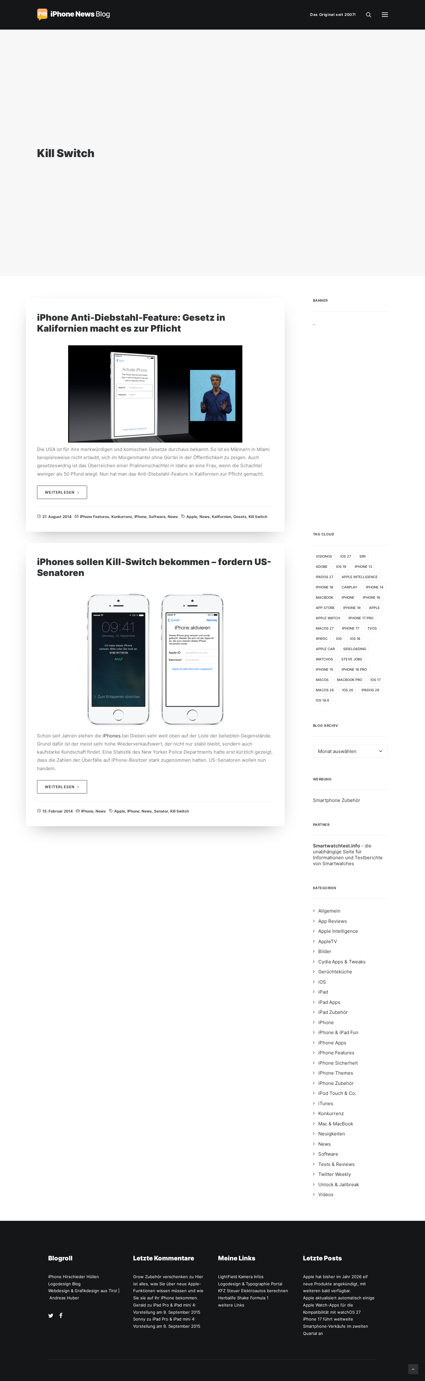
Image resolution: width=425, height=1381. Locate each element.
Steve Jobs (351, 659)
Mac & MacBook (335, 1124)
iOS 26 (347, 690)
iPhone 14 (374, 587)
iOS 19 (341, 566)
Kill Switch (258, 516)
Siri (362, 556)
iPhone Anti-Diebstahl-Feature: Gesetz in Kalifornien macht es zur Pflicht (131, 323)
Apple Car (325, 649)
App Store (325, 608)
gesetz (239, 516)
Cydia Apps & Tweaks (342, 962)
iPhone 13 (363, 566)
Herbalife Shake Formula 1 (243, 1297)
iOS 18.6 (322, 700)
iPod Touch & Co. (337, 1093)
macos (322, 680)
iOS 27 (345, 556)
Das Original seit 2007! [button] (333, 14)
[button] (385, 14)
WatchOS (324, 659)
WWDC (322, 638)
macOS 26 (325, 690)
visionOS (324, 556)
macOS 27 (325, 628)
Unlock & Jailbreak (338, 1184)
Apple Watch (328, 618)
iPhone (140, 516)
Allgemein (329, 911)
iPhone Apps (332, 1043)
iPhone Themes (335, 1073)
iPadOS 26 (370, 690)
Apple (191, 516)
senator (161, 811)
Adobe (322, 566)
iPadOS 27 (324, 577)
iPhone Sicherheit (338, 1063)
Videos (326, 1194)
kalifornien (221, 516)
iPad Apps (329, 1002)
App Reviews (332, 921)
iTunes (325, 1103)
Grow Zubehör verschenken (160, 1276)
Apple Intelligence (360, 577)
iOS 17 (376, 680)
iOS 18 (355, 638)
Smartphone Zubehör (336, 800)
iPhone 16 (371, 597)
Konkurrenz (121, 516)
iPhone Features (94, 516)
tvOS (372, 628)
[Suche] (365, 14)
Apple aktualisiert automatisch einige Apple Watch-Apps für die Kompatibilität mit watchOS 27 (339, 1305)
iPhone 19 (352, 608)
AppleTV (327, 941)
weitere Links (231, 1304)
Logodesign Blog (64, 1283)
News (173, 516)
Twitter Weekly (334, 1174)
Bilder (324, 951)
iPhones (112, 736)
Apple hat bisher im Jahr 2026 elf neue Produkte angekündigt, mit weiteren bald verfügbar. (335, 1283)
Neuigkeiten (331, 1134)
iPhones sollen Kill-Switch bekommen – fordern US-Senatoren (154, 567)
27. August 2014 (57, 516)
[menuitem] (334, 14)
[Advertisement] (350, 419)
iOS (339, 638)
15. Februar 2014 (57, 811)
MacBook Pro (349, 680)
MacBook (324, 597)
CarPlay (349, 587)
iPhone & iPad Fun (338, 1032)
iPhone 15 (324, 669)
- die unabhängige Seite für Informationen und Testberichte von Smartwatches (348, 854)
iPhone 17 (350, 628)
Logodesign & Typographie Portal (250, 1283)
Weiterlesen (60, 492)
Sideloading (354, 649)
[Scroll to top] (413, 1369)
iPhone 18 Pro (354, 669)
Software (157, 516)
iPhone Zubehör (336, 1083)
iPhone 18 (324, 587)
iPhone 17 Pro (360, 618)
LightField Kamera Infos (241, 1276)
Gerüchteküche (335, 972)
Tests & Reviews (336, 1164)
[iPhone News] (73, 14)
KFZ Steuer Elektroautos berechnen (253, 1290)
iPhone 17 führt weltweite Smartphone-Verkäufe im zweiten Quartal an (335, 1326)
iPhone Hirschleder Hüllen (73, 1276)
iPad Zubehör (333, 1012)
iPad (323, 992)
